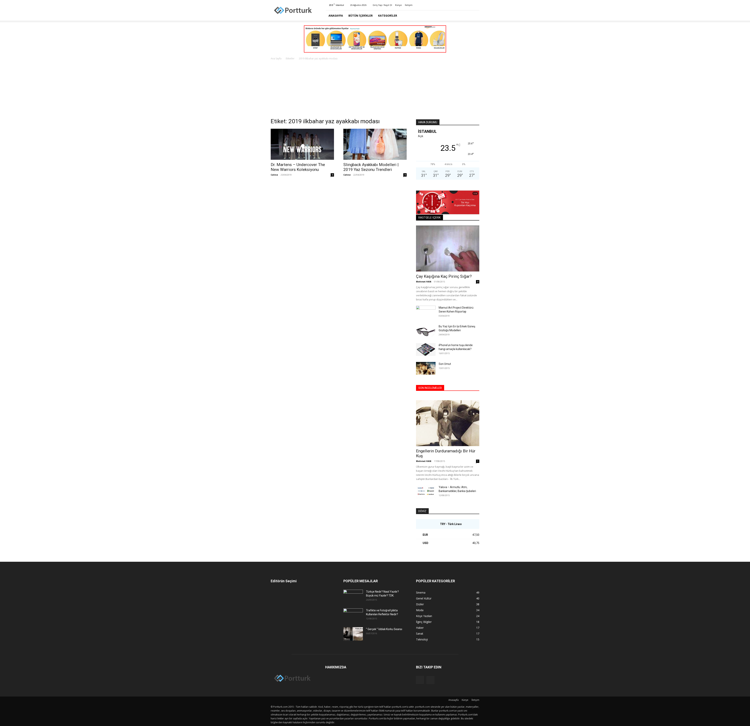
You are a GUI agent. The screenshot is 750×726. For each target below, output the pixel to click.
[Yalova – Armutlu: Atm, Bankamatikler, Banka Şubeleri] (426, 492)
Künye (398, 5)
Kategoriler (387, 15)
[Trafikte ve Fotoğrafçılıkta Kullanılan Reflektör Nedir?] (353, 615)
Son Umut (445, 363)
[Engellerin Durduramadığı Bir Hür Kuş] (447, 423)
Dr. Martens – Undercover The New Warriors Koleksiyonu (298, 167)
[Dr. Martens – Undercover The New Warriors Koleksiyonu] (302, 144)
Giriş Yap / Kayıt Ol (382, 5)
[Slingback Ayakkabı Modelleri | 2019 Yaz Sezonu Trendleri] (375, 144)
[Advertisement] (375, 90)
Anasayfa (336, 15)
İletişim (408, 5)
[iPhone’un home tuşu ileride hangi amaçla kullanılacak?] (426, 349)
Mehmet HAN (423, 281)
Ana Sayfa (276, 58)
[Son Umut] (426, 368)
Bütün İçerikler (360, 15)
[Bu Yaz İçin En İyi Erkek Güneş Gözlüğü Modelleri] (426, 331)
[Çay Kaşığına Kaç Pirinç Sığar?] (447, 248)
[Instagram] (470, 5)
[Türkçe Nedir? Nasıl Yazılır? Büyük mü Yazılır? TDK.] (353, 596)
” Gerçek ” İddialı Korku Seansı (384, 629)
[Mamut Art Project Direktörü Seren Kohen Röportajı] (426, 312)
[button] (474, 16)
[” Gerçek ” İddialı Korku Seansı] (353, 634)
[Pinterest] (476, 5)
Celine (274, 174)
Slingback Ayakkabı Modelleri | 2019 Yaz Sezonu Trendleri (371, 167)
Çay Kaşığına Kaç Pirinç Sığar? (444, 276)
